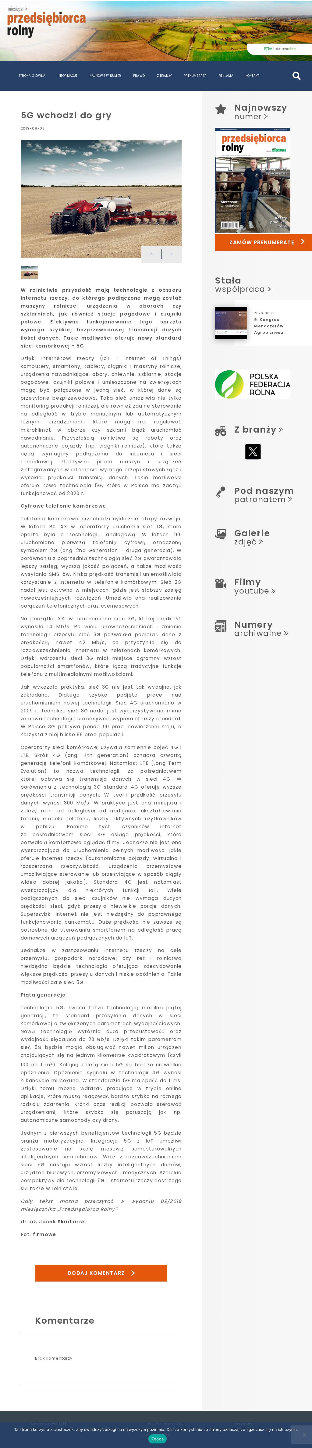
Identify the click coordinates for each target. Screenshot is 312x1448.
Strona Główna (32, 76)
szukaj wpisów (285, 73)
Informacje (67, 76)
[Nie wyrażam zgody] (304, 1435)
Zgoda (157, 1438)
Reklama (226, 76)
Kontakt (252, 76)
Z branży (164, 76)
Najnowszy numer (105, 76)
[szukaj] (297, 76)
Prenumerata (195, 76)
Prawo (139, 76)
